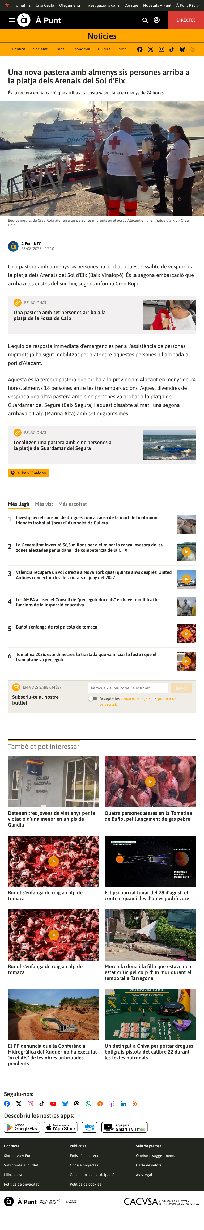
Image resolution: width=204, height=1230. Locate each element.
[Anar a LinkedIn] (124, 1104)
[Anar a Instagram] (31, 1104)
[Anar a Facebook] (8, 1104)
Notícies (102, 35)
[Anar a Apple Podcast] (113, 1104)
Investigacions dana (103, 5)
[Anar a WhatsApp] (90, 1104)
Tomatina (22, 5)
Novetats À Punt (157, 5)
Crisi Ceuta (45, 5)
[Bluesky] (182, 49)
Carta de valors (148, 1165)
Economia (81, 49)
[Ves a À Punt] (39, 20)
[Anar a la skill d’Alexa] (89, 1127)
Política (18, 49)
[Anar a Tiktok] (42, 1104)
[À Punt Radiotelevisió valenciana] (32, 1201)
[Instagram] (161, 49)
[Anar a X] (20, 1104)
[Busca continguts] (145, 20)
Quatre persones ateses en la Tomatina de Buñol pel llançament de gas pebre (148, 816)
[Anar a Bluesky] (66, 1104)
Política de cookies (85, 1184)
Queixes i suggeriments (155, 1155)
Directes (186, 20)
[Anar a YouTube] (54, 1104)
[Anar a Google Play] (22, 1127)
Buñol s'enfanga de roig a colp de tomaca (45, 895)
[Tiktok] (171, 49)
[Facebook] (140, 49)
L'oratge (131, 5)
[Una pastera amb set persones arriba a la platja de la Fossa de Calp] (169, 315)
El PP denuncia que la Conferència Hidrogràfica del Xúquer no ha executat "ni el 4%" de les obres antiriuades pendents (52, 1054)
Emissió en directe (85, 1155)
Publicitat (78, 1146)
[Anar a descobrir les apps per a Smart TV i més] (124, 1127)
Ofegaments (69, 5)
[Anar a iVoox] (101, 1104)
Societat (40, 49)
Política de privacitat (21, 1184)
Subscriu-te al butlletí (22, 1165)
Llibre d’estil (14, 1175)
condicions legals (135, 698)
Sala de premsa (149, 1146)
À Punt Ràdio (187, 5)
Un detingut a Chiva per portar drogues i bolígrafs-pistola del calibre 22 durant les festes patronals (150, 1051)
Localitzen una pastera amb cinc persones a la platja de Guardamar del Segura (63, 445)
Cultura (104, 49)
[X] (151, 49)
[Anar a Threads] (78, 1104)
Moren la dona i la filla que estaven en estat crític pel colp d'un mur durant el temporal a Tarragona (148, 972)
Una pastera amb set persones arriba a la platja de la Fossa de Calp (60, 315)
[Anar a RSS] (136, 1104)
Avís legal (144, 1175)
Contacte (11, 1146)
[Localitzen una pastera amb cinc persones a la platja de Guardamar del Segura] (169, 445)
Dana (60, 49)
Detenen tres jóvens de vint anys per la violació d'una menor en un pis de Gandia (51, 819)
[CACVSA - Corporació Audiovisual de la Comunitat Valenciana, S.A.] (162, 1201)
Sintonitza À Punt (18, 1155)
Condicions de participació (92, 1175)
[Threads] (193, 49)
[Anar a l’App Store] (61, 1127)
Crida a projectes (84, 1165)
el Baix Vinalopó (32, 473)
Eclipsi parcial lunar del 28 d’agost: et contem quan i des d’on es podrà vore (147, 895)
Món (122, 49)
